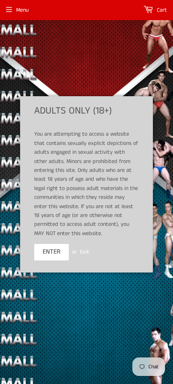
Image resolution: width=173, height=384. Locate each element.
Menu (22, 10)
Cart (161, 10)
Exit (84, 252)
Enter (51, 251)
